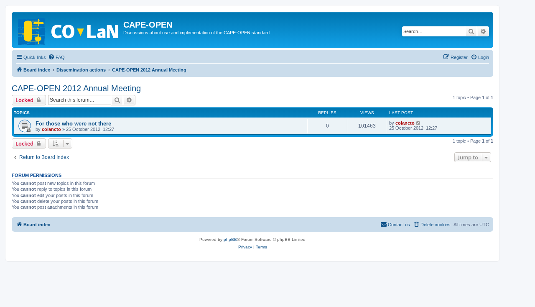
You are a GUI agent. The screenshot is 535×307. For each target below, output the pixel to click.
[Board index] (68, 30)
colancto (51, 129)
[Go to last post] (418, 122)
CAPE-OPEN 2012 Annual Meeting (76, 88)
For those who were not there (73, 123)
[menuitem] (56, 57)
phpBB (230, 239)
